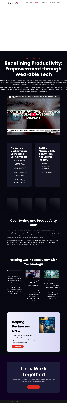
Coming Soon (17, 346)
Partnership (52, 2)
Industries (44, 2)
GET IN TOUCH (33, 387)
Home (27, 2)
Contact (58, 2)
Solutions (37, 2)
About (31, 2)
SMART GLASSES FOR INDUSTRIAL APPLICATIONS (33, 33)
